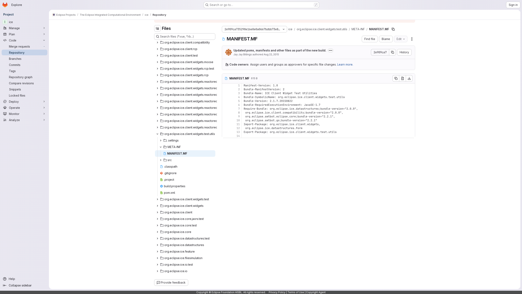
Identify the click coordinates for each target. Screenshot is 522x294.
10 (238, 120)
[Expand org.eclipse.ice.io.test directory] (157, 264)
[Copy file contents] (396, 78)
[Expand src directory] (160, 160)
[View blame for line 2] (225, 89)
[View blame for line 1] (225, 85)
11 (238, 124)
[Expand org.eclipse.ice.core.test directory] (157, 225)
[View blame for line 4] (225, 97)
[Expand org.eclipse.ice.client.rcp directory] (157, 49)
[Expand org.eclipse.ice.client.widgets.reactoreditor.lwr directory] (157, 101)
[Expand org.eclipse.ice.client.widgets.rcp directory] (157, 75)
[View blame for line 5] (225, 101)
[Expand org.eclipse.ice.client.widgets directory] (157, 205)
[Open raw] (402, 78)
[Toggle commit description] (330, 50)
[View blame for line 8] (225, 113)
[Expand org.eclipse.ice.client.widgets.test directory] (157, 199)
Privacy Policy (277, 292)
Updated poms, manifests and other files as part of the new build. (279, 50)
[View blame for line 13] (225, 132)
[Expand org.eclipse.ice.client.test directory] (157, 55)
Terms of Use (296, 292)
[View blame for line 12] (225, 128)
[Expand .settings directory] (160, 140)
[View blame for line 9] (225, 116)
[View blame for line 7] (225, 109)
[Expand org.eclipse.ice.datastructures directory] (157, 245)
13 (238, 132)
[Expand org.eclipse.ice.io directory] (157, 271)
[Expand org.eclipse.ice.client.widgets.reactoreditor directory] (157, 127)
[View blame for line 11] (225, 124)
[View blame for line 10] (225, 120)
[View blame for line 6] (225, 105)
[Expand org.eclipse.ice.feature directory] (157, 251)
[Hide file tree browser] (157, 28)
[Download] (409, 78)
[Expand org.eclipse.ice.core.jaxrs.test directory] (157, 218)
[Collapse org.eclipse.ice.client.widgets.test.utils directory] (157, 133)
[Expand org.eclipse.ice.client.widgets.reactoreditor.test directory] (157, 120)
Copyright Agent (316, 292)
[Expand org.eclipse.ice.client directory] (157, 212)
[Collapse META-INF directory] (160, 147)
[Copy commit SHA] (392, 52)
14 (238, 136)
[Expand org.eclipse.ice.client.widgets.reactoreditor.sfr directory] (157, 114)
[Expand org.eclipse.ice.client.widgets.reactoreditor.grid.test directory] (157, 81)
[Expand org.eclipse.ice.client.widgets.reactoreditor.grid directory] (157, 88)
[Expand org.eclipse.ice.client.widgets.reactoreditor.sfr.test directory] (157, 107)
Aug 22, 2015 (271, 54)
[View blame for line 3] (225, 93)
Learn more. (345, 64)
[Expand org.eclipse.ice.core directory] (157, 231)
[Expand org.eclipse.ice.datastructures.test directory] (157, 238)
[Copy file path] (393, 29)
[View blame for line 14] (225, 136)
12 (238, 128)
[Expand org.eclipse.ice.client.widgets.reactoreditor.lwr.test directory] (157, 94)
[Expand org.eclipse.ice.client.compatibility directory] (157, 42)
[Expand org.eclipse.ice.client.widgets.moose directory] (157, 62)
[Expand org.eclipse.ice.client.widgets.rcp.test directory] (157, 68)
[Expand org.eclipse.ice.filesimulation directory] (157, 258)
